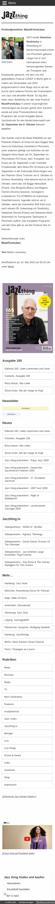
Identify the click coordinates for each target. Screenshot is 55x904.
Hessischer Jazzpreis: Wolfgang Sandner (27, 627)
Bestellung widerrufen (45, 902)
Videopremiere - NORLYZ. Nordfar (23, 526)
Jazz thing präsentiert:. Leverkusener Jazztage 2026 (25, 507)
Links (7, 762)
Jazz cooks (10, 718)
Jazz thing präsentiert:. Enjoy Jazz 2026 (27, 460)
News (11, 266)
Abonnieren (13, 883)
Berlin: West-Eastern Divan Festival (24, 641)
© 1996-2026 (10, 902)
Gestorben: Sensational (17, 605)
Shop (7, 777)
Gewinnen (9, 770)
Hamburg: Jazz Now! (16, 583)
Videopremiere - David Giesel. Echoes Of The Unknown (27, 543)
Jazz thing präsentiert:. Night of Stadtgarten (22, 497)
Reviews (8, 674)
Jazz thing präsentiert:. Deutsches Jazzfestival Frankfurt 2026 (23, 469)
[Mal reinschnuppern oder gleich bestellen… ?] (28, 806)
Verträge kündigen (26, 902)
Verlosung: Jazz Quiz (16, 612)
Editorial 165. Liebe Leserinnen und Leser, (27, 368)
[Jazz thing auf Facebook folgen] (27, 861)
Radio (7, 682)
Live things (10, 748)
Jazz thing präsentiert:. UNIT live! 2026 (26, 488)
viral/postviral (11, 711)
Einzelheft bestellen (18, 889)
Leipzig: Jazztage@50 (17, 619)
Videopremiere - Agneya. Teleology (24, 534)
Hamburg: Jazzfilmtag (17, 634)
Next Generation (13, 696)
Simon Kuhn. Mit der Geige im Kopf (24, 390)
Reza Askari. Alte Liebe (17, 383)
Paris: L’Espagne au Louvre (20, 649)
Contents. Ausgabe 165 (17, 375)
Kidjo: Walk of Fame (16, 597)
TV (5, 689)
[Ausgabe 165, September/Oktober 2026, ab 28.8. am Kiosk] (28, 318)
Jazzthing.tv (10, 726)
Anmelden (26, 408)
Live (6, 740)
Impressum (10, 784)
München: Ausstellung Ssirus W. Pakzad (27, 590)
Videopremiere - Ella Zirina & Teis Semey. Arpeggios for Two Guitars (27, 563)
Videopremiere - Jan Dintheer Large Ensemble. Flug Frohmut (24, 553)
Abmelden (11, 414)
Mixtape (8, 733)
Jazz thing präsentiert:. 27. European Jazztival (25, 479)
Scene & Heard (12, 755)
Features (9, 704)
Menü (12, 3)
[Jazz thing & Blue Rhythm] (15, 18)
